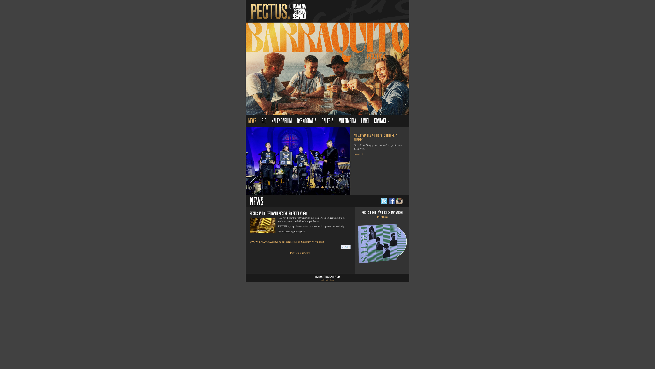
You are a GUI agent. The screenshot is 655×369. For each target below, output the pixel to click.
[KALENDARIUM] (281, 121)
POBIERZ (382, 217)
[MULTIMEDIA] (347, 121)
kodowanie (324, 280)
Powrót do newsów (300, 252)
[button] (381, 121)
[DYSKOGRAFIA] (306, 121)
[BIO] (264, 121)
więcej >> (358, 153)
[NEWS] (252, 121)
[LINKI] (365, 121)
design (332, 280)
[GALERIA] (327, 121)
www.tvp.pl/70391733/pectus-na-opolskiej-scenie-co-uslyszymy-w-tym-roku (287, 241)
